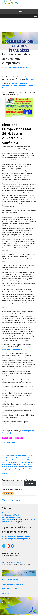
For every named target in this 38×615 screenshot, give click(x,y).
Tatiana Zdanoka (15, 471)
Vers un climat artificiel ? (11, 517)
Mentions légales (9, 589)
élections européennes (26, 462)
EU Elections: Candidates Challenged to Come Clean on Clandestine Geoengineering (17, 85)
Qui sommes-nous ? (10, 580)
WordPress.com (7, 602)
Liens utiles (7, 593)
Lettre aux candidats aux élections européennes (16, 58)
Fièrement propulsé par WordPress (12, 600)
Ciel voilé (5, 513)
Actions (11, 455)
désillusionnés (13, 462)
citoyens (12, 458)
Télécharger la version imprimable (17, 539)
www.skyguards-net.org (13, 349)
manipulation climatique (16, 466)
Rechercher (30, 483)
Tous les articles (11, 499)
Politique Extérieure (22, 469)
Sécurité (32, 469)
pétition (12, 469)
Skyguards (30, 79)
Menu (20, 12)
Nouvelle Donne (9, 442)
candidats (5, 458)
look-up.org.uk (7, 519)
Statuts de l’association (12, 584)
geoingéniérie (17, 464)
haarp (25, 464)
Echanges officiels (21, 455)
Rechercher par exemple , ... (17, 480)
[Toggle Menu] (35, 16)
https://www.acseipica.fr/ (11, 562)
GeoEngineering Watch (10, 515)
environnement (7, 464)
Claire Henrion (23, 67)
